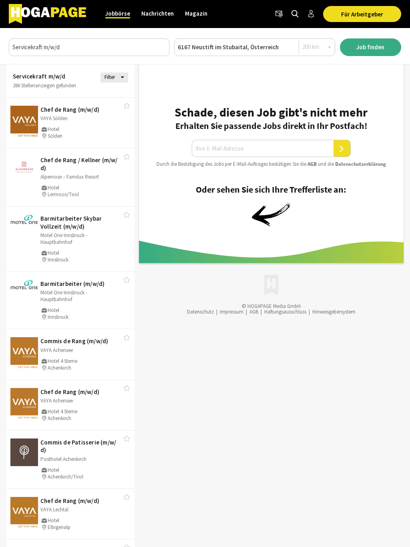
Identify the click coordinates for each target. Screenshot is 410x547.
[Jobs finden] (295, 14)
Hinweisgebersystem (334, 311)
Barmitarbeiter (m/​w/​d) (72, 284)
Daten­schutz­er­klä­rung (360, 164)
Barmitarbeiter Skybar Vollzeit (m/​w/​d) (71, 222)
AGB (312, 164)
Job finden (370, 47)
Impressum (231, 311)
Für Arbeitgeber (362, 14)
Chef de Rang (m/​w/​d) (69, 109)
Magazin (196, 13)
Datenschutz (200, 311)
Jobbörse (117, 13)
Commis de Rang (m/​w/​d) (74, 341)
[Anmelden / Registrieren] (311, 14)
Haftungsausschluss (285, 311)
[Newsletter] (279, 14)
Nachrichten (157, 13)
